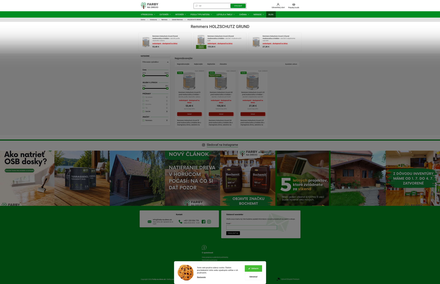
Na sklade (156, 97)
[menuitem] (147, 14)
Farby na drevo (203, 222)
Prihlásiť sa (233, 233)
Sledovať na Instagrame (222, 144)
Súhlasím (254, 268)
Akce (156, 101)
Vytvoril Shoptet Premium (290, 279)
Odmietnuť (253, 277)
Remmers (156, 120)
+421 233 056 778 (191, 220)
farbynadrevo (209, 222)
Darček (156, 111)
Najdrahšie (211, 64)
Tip (156, 108)
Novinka (156, 104)
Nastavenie (201, 277)
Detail (189, 114)
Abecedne (223, 64)
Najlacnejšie (198, 64)
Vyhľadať (238, 6)
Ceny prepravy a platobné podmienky (215, 257)
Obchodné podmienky (209, 260)
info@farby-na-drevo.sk (162, 220)
